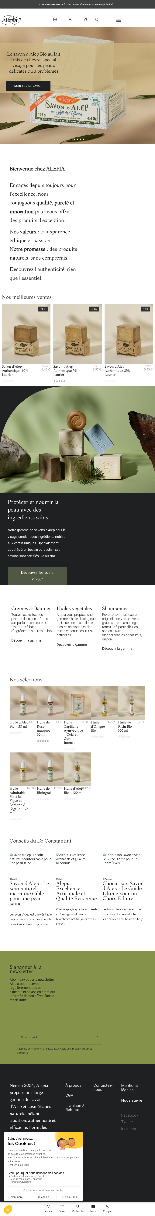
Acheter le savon (28, 86)
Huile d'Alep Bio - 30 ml (19, 724)
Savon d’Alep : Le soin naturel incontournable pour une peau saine (29, 893)
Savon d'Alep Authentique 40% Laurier (15, 370)
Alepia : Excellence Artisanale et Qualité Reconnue (76, 891)
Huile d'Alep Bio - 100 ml (73, 790)
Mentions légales (129, 1087)
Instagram (130, 1129)
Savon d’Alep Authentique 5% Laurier (65, 370)
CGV (69, 1095)
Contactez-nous (102, 1087)
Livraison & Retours (75, 1107)
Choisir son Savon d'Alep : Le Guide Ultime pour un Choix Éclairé (123, 891)
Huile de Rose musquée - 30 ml (45, 728)
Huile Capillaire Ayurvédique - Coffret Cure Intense (73, 732)
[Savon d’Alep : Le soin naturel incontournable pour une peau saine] (31, 865)
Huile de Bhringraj (44, 790)
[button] (124, 20)
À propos (73, 1085)
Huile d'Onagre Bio (98, 726)
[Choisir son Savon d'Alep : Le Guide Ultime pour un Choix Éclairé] (124, 865)
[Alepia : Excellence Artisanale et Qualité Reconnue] (77, 865)
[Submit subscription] (96, 1037)
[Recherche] (95, 20)
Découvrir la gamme (26, 640)
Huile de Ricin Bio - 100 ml (126, 726)
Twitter (127, 1122)
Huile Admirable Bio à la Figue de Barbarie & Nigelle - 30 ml (19, 800)
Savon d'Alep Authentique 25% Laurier (118, 370)
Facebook (129, 1115)
